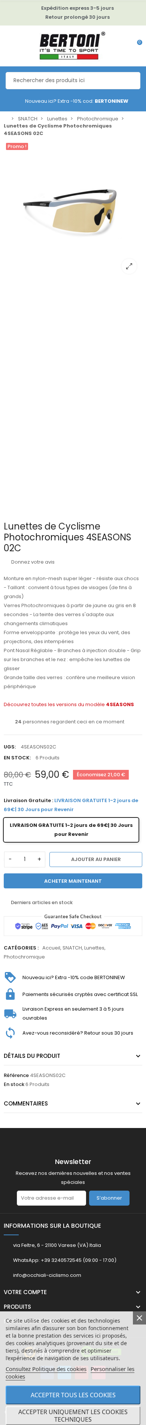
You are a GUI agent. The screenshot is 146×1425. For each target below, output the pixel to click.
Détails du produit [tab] (32, 1056)
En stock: (17, 757)
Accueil (51, 947)
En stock (14, 1084)
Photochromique (24, 956)
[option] (73, 210)
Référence (16, 1075)
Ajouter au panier (96, 859)
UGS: (10, 746)
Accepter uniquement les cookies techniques (73, 1416)
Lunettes (94, 947)
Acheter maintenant (73, 881)
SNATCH (72, 947)
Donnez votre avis (32, 562)
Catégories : (21, 947)
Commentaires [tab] (26, 1103)
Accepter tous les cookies (73, 1395)
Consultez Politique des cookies (46, 1368)
